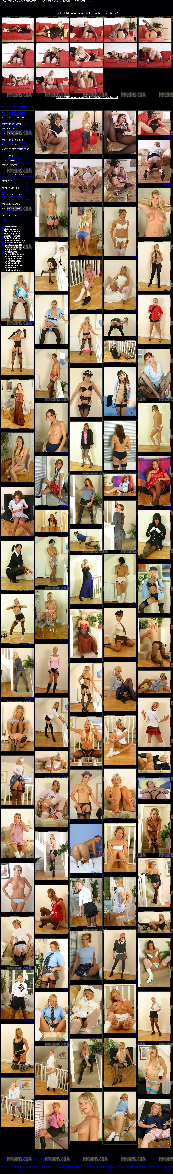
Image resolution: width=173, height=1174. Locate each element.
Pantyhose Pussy (13, 259)
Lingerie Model (11, 227)
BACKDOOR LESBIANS (13, 174)
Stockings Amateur (14, 265)
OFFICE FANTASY (10, 215)
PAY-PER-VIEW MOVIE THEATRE (19, 1)
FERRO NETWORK (10, 165)
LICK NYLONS (8, 161)
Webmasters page (77, 1172)
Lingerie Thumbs (12, 236)
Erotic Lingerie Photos (14, 240)
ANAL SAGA (8, 181)
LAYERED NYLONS (11, 195)
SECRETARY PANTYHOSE (14, 117)
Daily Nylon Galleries (14, 243)
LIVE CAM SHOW (49, 1)
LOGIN (66, 1)
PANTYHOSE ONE (10, 129)
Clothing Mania (11, 229)
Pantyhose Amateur (14, 247)
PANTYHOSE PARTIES (12, 124)
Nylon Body (10, 268)
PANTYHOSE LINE (10, 133)
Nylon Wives (11, 252)
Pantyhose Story (13, 261)
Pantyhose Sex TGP (13, 245)
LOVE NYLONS (9, 156)
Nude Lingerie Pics (13, 233)
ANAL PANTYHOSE (11, 188)
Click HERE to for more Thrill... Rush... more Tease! (87, 13)
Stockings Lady (12, 263)
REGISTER (80, 1)
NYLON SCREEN (9, 145)
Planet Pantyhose (12, 231)
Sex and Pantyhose (14, 254)
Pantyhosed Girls (13, 249)
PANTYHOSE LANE (11, 204)
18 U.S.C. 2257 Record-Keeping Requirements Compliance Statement (25, 1158)
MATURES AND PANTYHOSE (15, 149)
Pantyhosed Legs (13, 256)
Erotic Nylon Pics (12, 238)
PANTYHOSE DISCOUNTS (14, 140)
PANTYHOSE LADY (11, 208)
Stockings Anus (12, 270)
